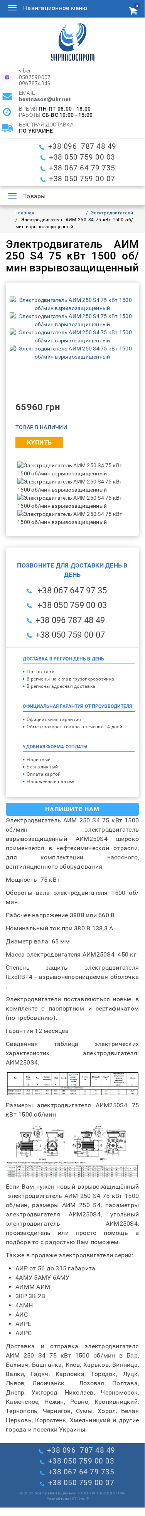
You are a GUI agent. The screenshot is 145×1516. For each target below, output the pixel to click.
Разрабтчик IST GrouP (68, 1499)
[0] (133, 12)
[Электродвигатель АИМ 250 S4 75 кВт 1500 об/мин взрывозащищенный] (72, 304)
